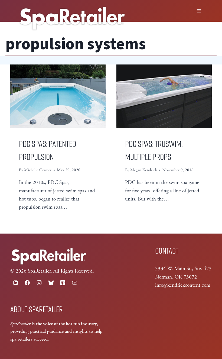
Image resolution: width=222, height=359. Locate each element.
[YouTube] (74, 283)
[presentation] (58, 96)
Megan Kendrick (143, 170)
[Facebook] (27, 283)
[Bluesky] (51, 283)
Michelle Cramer (37, 170)
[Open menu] (199, 11)
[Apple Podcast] (63, 283)
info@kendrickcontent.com (182, 285)
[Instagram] (39, 283)
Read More (35, 221)
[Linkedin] (15, 283)
